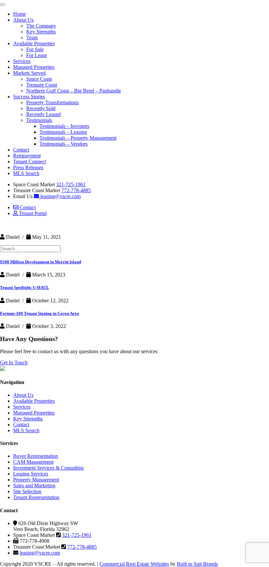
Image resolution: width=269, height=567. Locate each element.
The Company (41, 26)
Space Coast (39, 79)
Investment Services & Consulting (48, 468)
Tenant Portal (32, 213)
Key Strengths (41, 31)
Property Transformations (52, 102)
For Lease (36, 55)
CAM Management (33, 462)
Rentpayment (27, 155)
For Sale (35, 49)
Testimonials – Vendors (63, 144)
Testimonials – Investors (64, 126)
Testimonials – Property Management (77, 138)
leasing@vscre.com (60, 196)
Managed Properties (33, 67)
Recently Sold (40, 108)
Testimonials (39, 120)
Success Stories (29, 96)
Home (19, 14)
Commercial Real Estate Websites (134, 564)
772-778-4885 (76, 190)
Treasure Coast (41, 85)
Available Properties (34, 43)
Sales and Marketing (34, 485)
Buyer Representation (35, 456)
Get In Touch (14, 362)
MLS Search (26, 173)
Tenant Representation (36, 497)
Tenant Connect (29, 161)
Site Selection (27, 491)
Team (32, 37)
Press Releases (28, 167)
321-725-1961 (71, 184)
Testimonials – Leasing (63, 132)
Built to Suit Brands (197, 564)
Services (22, 61)
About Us (23, 20)
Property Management (36, 479)
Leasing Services (30, 473)
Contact (21, 149)
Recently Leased (43, 114)
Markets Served (29, 73)
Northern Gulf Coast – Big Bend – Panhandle (73, 90)
